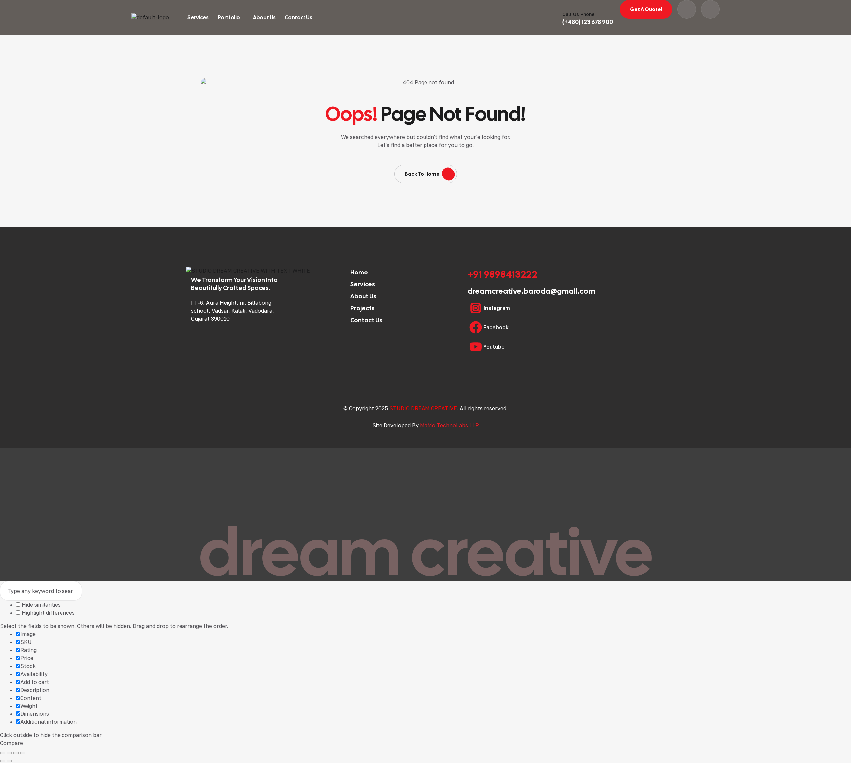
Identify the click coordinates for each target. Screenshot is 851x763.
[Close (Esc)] (22, 753)
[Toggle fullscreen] (9, 753)
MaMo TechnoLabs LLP (449, 425)
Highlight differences (47, 612)
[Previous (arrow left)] (2, 761)
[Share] (16, 753)
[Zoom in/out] (2, 753)
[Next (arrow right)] (9, 761)
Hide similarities (40, 604)
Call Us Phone (578, 14)
